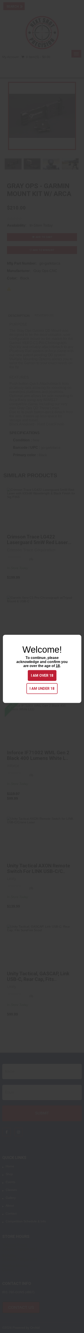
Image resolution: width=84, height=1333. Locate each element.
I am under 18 (42, 688)
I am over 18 (42, 675)
